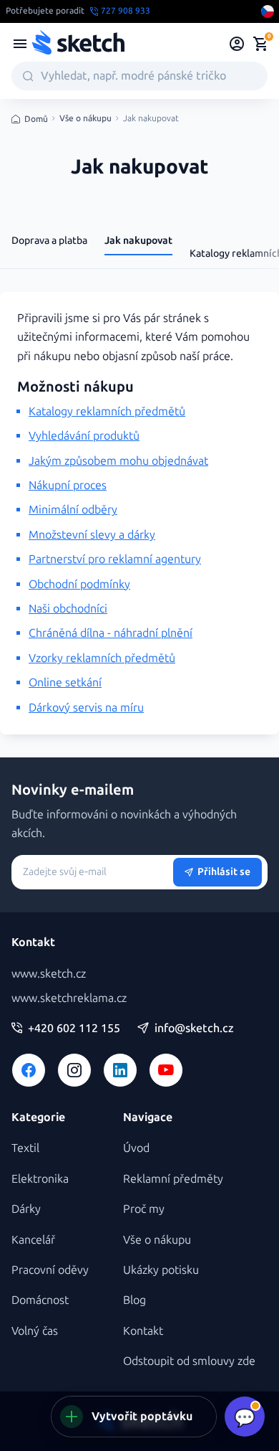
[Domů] (77, 43)
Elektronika (40, 1179)
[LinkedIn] (120, 1070)
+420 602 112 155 (74, 1028)
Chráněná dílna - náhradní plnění (110, 633)
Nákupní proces (68, 485)
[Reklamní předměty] (20, 43)
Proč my (144, 1209)
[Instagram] (74, 1070)
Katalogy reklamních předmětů (107, 411)
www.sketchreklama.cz (69, 998)
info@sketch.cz (194, 1028)
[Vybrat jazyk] (267, 11)
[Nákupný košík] (260, 44)
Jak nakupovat (138, 241)
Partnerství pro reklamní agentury (115, 559)
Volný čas (34, 1331)
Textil (25, 1148)
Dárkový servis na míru (86, 707)
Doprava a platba (49, 241)
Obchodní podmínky (79, 584)
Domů (36, 119)
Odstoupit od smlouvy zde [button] (189, 1361)
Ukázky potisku (161, 1270)
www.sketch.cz (48, 973)
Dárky (26, 1209)
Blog (134, 1300)
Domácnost (40, 1300)
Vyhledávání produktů (84, 436)
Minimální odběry (73, 509)
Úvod (136, 1148)
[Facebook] (28, 1070)
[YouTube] (166, 1070)
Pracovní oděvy (50, 1270)
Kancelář (33, 1240)
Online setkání (65, 682)
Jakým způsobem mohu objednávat (118, 461)
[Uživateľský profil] (237, 44)
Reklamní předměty (173, 1179)
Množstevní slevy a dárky (92, 535)
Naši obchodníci (68, 608)
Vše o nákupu (85, 118)
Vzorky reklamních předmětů (102, 658)
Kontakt (143, 1331)
